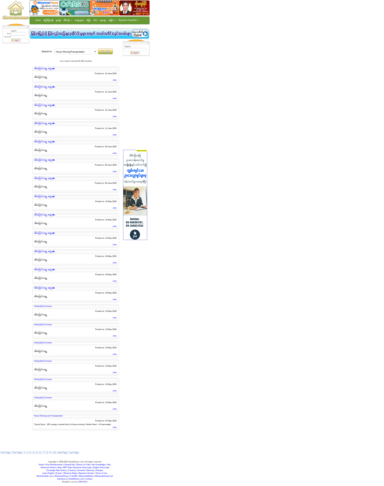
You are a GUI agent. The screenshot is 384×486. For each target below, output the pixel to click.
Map (59, 467)
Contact (89, 479)
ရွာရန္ (58, 20)
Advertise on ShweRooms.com (70, 479)
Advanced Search (48, 467)
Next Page (62, 452)
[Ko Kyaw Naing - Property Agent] (135, 8)
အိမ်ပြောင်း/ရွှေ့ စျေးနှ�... (45, 68)
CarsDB (73, 476)
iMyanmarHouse (62, 476)
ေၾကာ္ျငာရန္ (48, 20)
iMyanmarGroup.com (104, 476)
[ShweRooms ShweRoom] (16, 10)
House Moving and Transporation (48, 416)
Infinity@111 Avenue (43, 306)
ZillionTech (82, 482)
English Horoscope (101, 467)
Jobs (95, 20)
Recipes (99, 470)
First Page (5, 452)
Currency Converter (76, 470)
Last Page (73, 452)
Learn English (48, 473)
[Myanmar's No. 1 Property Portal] (45, 8)
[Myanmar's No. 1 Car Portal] (75, 8)
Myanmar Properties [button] (127, 20)
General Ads (69, 464)
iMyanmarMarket (86, 476)
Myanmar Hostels (86, 473)
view (115, 80)
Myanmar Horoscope (82, 467)
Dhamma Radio (70, 473)
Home (38, 20)
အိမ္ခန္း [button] (67, 20)
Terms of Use (101, 473)
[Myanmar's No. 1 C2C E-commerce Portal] (105, 8)
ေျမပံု (88, 20)
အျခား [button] (111, 20)
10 (54, 452)
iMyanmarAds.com (45, 476)
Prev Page (17, 452)
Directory (90, 470)
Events (59, 473)
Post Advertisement (54, 464)
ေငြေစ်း (103, 20)
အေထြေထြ (79, 20)
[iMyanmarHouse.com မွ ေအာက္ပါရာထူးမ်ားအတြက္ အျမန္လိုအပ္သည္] (89, 33)
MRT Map (67, 467)
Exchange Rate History (56, 470)
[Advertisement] (15, 89)
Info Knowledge (98, 464)
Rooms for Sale (83, 464)
